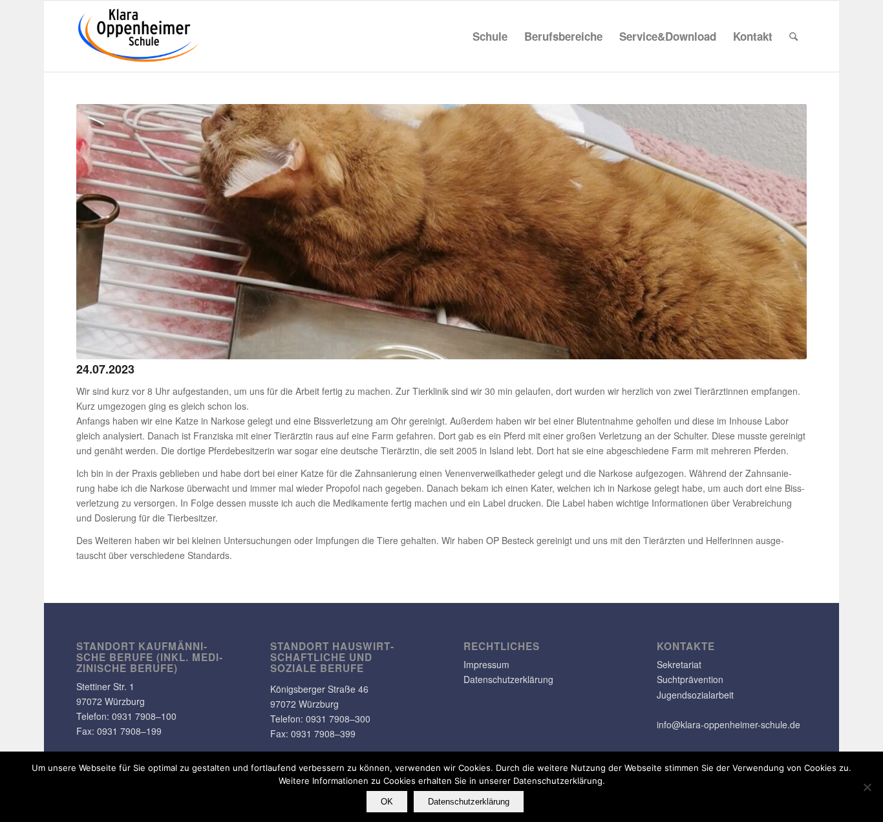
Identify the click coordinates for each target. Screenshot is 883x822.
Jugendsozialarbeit (695, 694)
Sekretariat (679, 664)
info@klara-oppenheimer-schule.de (728, 724)
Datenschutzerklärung (508, 679)
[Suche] (793, 36)
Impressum (486, 664)
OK (387, 801)
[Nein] (866, 787)
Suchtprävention (690, 679)
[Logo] (139, 36)
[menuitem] (490, 36)
